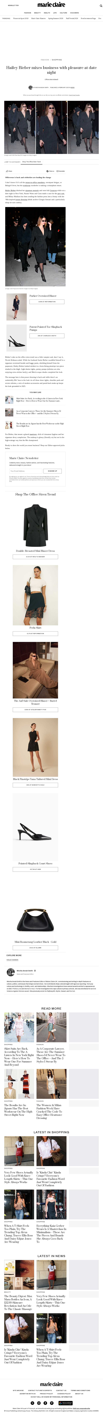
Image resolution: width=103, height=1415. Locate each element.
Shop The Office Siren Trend (31, 162)
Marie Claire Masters (38, 18)
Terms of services (32, 476)
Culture (63, 13)
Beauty (37, 13)
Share (10, 171)
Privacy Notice (13, 478)
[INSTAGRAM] (35, 970)
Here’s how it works (74, 95)
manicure (33, 434)
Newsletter (62, 171)
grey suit (61, 193)
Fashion (27, 13)
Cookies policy (64, 1394)
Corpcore (53, 190)
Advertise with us (28, 1394)
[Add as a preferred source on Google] (73, 1403)
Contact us (61, 1390)
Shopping (57, 60)
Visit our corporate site (81, 1408)
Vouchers (74, 13)
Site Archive (18, 1390)
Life (55, 13)
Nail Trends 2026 (72, 18)
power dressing (21, 200)
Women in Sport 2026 (20, 18)
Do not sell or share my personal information (51, 1397)
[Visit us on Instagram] (39, 1403)
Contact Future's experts (40, 1390)
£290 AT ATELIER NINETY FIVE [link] (35, 709)
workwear (26, 185)
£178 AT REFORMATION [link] (35, 633)
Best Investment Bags (88, 18)
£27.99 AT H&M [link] (35, 869)
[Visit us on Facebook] (45, 1403)
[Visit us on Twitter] (32, 1403)
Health (47, 13)
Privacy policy (46, 1394)
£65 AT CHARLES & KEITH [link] (47, 335)
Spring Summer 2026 (55, 18)
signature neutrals (32, 190)
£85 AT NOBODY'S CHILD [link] (35, 785)
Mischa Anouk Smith (41, 87)
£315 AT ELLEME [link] (35, 947)
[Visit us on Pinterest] (52, 1403)
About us (79, 1394)
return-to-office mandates (35, 182)
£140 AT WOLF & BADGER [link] (35, 556)
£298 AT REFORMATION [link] (47, 301)
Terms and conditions (80, 1390)
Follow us (51, 171)
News (72, 87)
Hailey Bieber (10, 190)
